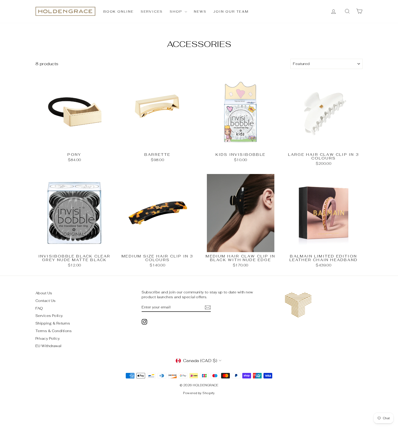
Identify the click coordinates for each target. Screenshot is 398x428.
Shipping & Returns (52, 323)
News (200, 11)
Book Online (118, 11)
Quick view (74, 145)
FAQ (39, 308)
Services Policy (49, 315)
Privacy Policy (47, 338)
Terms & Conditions (53, 331)
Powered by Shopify (199, 393)
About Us (43, 293)
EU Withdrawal (48, 346)
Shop (177, 11)
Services (152, 11)
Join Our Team (231, 11)
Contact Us (45, 300)
